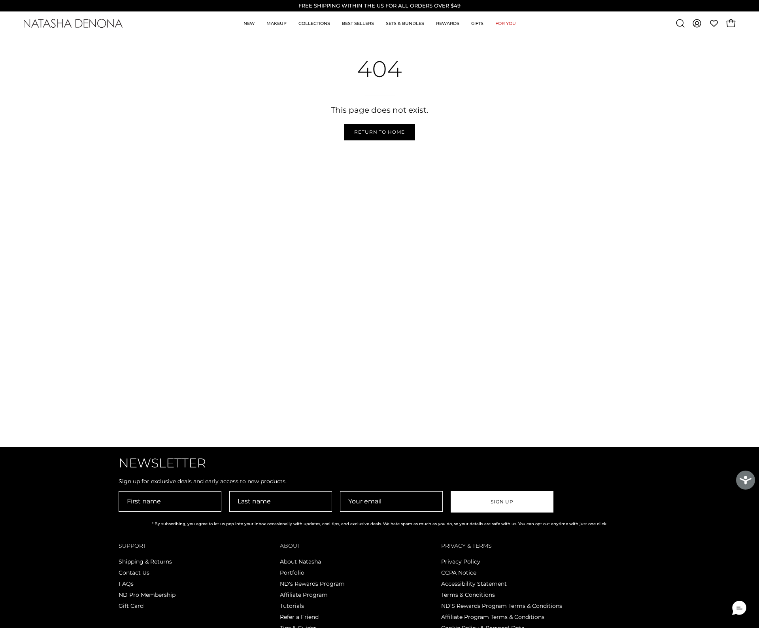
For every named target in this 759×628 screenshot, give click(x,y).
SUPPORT (132, 546)
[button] (680, 23)
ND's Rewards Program (312, 584)
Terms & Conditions (468, 595)
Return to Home (379, 132)
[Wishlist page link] (714, 23)
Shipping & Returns (145, 561)
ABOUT (290, 546)
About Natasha (300, 561)
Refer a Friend (299, 617)
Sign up (502, 502)
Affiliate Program (304, 595)
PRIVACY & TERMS (466, 546)
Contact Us (134, 572)
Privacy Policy (460, 561)
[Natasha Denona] (73, 23)
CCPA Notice (458, 572)
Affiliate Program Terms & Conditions (492, 617)
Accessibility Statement (474, 584)
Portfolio (292, 572)
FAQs (126, 584)
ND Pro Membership (147, 595)
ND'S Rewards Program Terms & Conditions (501, 606)
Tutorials (292, 606)
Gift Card (131, 606)
